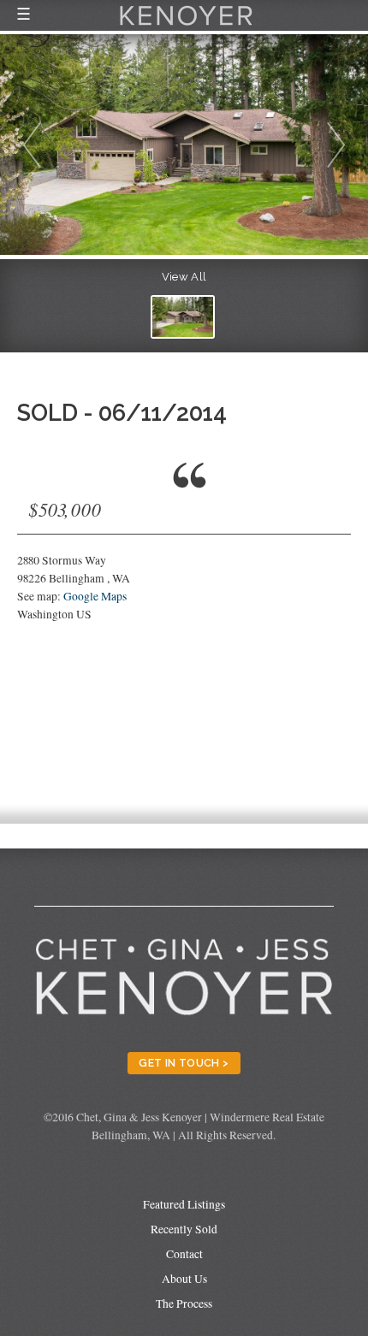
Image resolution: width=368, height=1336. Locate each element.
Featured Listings (184, 1204)
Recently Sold (184, 1229)
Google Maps (95, 596)
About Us (184, 1278)
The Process (184, 1303)
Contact (184, 1254)
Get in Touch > (184, 1062)
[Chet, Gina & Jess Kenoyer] (186, 27)
